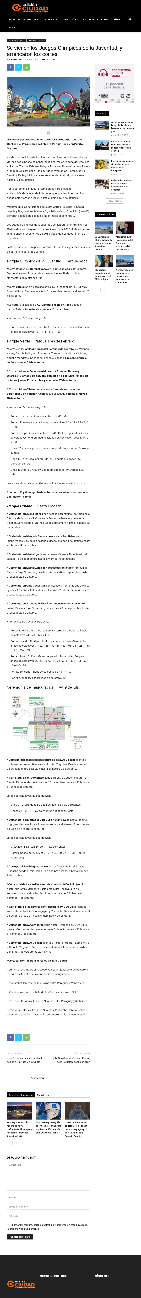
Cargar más (113, 200)
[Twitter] (18, 67)
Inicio (11, 19)
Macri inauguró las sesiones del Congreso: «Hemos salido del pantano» (124, 243)
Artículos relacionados (21, 1095)
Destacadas (12, 40)
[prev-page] (9, 1143)
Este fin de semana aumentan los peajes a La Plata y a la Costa (26, 1060)
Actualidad (24, 19)
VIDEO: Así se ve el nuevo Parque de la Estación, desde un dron (71, 1060)
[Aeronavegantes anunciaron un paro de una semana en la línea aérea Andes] (125, 261)
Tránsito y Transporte (36, 40)
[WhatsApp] (26, 67)
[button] (130, 19)
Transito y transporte (47, 19)
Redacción (16, 59)
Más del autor (44, 1095)
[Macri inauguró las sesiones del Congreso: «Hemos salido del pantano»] (125, 227)
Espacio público (71, 19)
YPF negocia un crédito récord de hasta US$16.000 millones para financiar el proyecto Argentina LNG (19, 1129)
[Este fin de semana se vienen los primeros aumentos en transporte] (102, 164)
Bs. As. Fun (102, 19)
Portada (22, 40)
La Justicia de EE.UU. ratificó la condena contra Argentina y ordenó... (103, 243)
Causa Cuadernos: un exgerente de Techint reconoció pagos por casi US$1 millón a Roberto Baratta (76, 1129)
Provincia (88, 19)
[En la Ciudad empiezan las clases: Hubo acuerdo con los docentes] (102, 184)
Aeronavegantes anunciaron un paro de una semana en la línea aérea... (124, 276)
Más (10, 27)
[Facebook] (10, 67)
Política (116, 19)
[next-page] (14, 1143)
